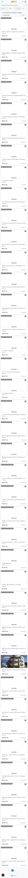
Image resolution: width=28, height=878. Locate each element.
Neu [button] (23, 15)
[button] (2, 2)
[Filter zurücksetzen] (26, 8)
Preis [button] (10, 8)
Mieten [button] (3, 8)
